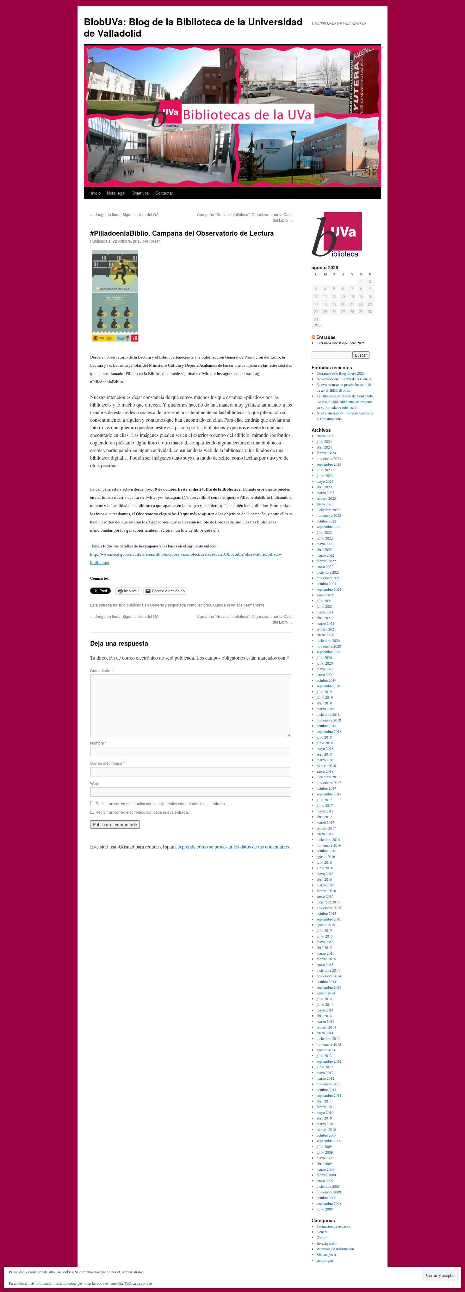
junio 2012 (325, 1066)
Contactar (164, 193)
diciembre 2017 (328, 776)
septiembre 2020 (329, 651)
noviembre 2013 (329, 1044)
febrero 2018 (326, 765)
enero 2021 (325, 634)
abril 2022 (324, 549)
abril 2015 (324, 947)
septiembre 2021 (329, 589)
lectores (204, 604)
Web (94, 783)
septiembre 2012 (329, 1061)
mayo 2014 (325, 1009)
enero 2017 (325, 833)
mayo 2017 (325, 810)
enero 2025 (325, 435)
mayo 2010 (325, 1112)
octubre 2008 (326, 1197)
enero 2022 (325, 566)
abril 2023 (324, 486)
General (157, 604)
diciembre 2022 (328, 509)
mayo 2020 (325, 668)
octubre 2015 (326, 913)
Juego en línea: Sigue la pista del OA (124, 214)
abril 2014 (324, 1015)
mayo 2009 (325, 1157)
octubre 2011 (326, 1089)
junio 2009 (325, 1152)
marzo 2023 (325, 492)
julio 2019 (324, 691)
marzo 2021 (325, 623)
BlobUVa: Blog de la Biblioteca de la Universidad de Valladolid (193, 27)
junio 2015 (325, 936)
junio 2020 (325, 663)
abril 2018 (324, 754)
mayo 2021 (325, 611)
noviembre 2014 (329, 975)
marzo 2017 (325, 822)
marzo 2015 (325, 953)
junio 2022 (325, 537)
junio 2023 (325, 475)
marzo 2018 (325, 759)
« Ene (317, 325)
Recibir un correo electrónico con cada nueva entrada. (142, 812)
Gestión (322, 1237)
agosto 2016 (326, 856)
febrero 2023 (326, 498)
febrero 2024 (326, 452)
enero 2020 (325, 674)
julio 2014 (324, 998)
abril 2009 (324, 1163)
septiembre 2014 (329, 987)
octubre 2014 (326, 981)
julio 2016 (324, 862)
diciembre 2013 (328, 1038)
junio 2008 (325, 1208)
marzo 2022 (325, 555)
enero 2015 (325, 964)
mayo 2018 (325, 748)
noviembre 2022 (329, 515)
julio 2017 (324, 799)
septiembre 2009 (329, 1140)
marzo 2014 (325, 1021)
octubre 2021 (326, 583)
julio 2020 (324, 657)
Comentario (101, 670)
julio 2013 (324, 1055)
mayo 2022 (325, 543)
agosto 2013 (326, 1049)
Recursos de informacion (335, 1248)
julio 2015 (324, 930)
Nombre (98, 743)
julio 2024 (324, 441)
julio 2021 (324, 600)
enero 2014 (325, 1032)
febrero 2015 (326, 958)
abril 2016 (324, 879)
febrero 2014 (326, 1026)
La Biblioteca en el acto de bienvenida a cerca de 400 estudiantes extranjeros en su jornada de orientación (345, 401)
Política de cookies (138, 1283)
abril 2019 (324, 702)
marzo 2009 (325, 1169)
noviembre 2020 (329, 646)
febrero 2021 (326, 628)
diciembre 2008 (328, 1186)
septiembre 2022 (329, 526)
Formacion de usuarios (334, 1226)
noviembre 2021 (329, 577)
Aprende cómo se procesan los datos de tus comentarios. (234, 846)
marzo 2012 (325, 1078)
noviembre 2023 (329, 458)
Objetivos (140, 193)
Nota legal (116, 193)
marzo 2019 (325, 708)
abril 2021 (324, 617)
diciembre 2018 (328, 714)
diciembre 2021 (328, 572)
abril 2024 (324, 447)
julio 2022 (324, 532)
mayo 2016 (325, 873)
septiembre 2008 (329, 1203)
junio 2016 (325, 867)
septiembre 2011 (329, 1095)
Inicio (96, 193)
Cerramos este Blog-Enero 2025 (341, 342)
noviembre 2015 (329, 907)
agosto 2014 (326, 992)
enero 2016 (325, 896)
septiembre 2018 (329, 731)
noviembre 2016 (329, 845)
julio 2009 (324, 1146)
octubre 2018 (326, 725)
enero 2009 (325, 1180)
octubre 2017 (326, 788)
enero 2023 (325, 503)
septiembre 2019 (329, 685)
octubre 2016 (326, 850)
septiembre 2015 (329, 918)
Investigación (327, 1243)
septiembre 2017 (329, 793)
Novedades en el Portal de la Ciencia (344, 378)
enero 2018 (325, 771)
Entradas (326, 337)
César (154, 241)
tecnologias (325, 1260)
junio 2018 (325, 742)
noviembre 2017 (329, 782)
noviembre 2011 (329, 1083)
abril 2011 (324, 1100)
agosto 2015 (326, 924)
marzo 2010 (325, 1123)
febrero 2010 (326, 1129)
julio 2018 (324, 737)
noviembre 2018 (329, 719)
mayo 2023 (325, 481)
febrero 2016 (326, 890)
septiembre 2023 (329, 464)
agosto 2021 (326, 594)
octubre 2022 (326, 520)
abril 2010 (324, 1117)
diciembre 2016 (328, 839)
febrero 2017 (326, 827)
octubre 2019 (326, 680)
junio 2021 (325, 606)
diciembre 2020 (328, 640)
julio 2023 (324, 469)
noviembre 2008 (329, 1191)
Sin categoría (326, 1254)
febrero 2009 (326, 1174)
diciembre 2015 (328, 901)
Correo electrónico (107, 763)
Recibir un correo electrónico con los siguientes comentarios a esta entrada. (161, 803)
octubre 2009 (326, 1135)
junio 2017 (325, 805)
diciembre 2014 (328, 970)
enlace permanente (247, 604)
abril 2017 (324, 816)
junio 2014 (325, 1004)
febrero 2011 (326, 1106)
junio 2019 (325, 697)
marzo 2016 (325, 884)
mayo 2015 (325, 941)
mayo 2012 (325, 1072)
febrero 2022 (326, 560)
